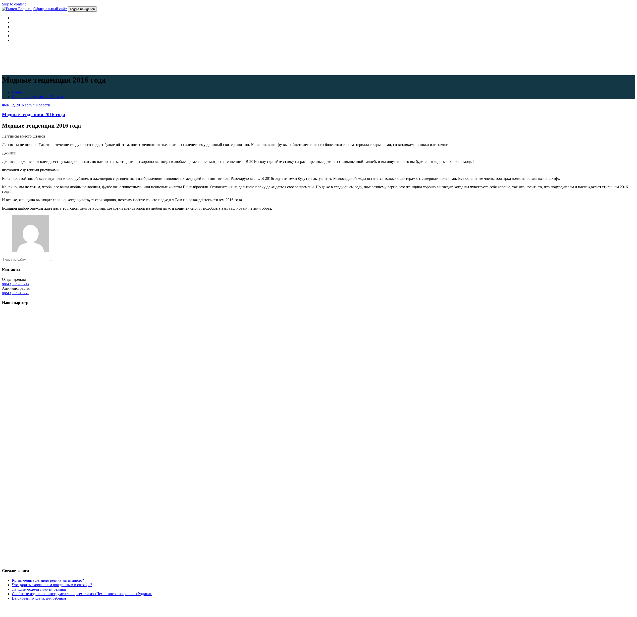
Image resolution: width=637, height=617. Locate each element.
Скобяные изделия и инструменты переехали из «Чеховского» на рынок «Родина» (82, 594)
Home (17, 92)
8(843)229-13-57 (15, 293)
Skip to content (14, 4)
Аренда (18, 22)
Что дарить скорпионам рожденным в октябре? (52, 585)
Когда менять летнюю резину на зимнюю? (48, 580)
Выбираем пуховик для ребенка (39, 598)
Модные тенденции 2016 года (37, 97)
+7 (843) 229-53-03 (131, 607)
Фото (16, 36)
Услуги (18, 27)
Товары (18, 31)
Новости (43, 105)
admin (30, 105)
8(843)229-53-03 (15, 284)
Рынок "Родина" (17, 607)
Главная (18, 18)
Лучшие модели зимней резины (39, 589)
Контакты (20, 40)
